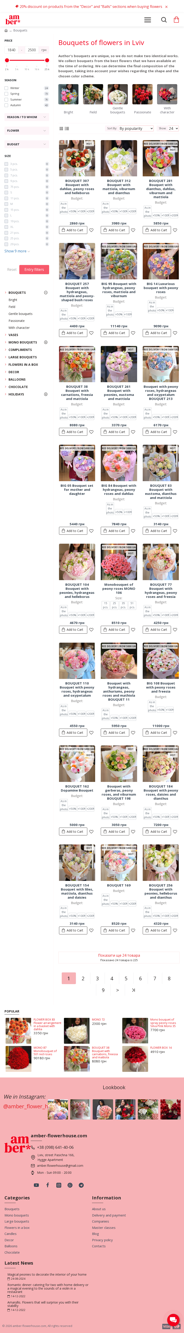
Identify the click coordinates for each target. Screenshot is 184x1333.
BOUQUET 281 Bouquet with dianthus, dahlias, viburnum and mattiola (160, 189)
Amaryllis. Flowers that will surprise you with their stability (43, 1304)
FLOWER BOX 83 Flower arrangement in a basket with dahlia (47, 1024)
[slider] (7, 60)
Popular (11, 1011)
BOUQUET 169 (119, 885)
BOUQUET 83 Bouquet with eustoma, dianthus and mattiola (161, 491)
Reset (12, 269)
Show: (162, 128)
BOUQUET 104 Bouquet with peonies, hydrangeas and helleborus (76, 590)
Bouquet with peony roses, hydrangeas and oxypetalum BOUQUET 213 (161, 392)
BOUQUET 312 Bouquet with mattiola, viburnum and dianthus (119, 187)
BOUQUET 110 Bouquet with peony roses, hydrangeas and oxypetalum (77, 689)
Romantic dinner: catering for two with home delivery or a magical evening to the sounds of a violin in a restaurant (47, 1288)
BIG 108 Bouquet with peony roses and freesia (160, 687)
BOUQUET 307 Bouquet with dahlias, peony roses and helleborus (77, 187)
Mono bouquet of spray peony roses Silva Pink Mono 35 (163, 1023)
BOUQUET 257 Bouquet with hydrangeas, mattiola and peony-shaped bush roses (77, 292)
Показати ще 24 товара (119, 955)
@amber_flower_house (31, 1106)
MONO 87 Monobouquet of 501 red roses (45, 1051)
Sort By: (112, 128)
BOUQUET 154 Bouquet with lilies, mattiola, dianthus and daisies (77, 891)
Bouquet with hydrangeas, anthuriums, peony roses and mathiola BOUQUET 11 (119, 691)
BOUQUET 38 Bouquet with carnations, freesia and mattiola (77, 392)
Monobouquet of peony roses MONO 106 (118, 588)
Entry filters (34, 269)
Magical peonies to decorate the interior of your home (47, 1274)
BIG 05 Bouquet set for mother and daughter (77, 489)
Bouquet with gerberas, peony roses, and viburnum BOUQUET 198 (119, 792)
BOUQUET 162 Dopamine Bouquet (77, 788)
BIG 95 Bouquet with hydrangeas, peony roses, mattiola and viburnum (118, 290)
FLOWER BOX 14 (161, 1047)
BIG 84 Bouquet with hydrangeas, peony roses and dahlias (118, 489)
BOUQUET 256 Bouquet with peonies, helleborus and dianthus (161, 891)
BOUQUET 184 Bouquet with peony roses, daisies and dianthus (161, 792)
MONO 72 (98, 1019)
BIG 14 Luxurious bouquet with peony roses (161, 288)
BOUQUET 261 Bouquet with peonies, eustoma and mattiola (119, 392)
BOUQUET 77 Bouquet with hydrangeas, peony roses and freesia (161, 590)
